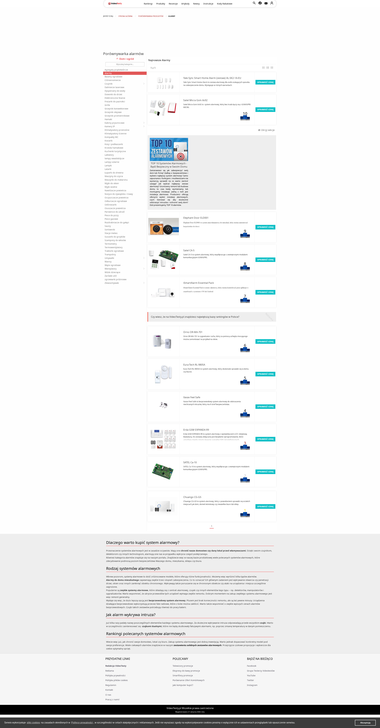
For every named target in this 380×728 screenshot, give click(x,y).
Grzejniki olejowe (113, 112)
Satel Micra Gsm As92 (195, 100)
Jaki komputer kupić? (183, 685)
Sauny (108, 226)
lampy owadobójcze (114, 158)
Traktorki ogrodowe (114, 250)
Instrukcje (208, 3)
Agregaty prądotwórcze (116, 69)
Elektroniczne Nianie (115, 98)
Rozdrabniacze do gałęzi (117, 222)
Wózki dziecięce (112, 272)
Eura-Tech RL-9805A (194, 364)
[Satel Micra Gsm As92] (163, 109)
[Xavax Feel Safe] (163, 406)
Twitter (250, 680)
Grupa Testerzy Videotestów (261, 670)
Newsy (196, 3)
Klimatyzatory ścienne (115, 133)
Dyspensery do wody (115, 90)
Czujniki (109, 83)
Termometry (111, 243)
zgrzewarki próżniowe (115, 279)
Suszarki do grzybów (115, 236)
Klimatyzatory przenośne (117, 130)
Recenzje (173, 3)
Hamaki (108, 119)
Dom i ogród (126, 58)
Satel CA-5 (188, 250)
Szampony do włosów (115, 240)
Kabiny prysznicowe (114, 122)
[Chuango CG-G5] (163, 506)
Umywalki (109, 258)
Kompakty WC (111, 137)
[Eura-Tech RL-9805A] (163, 374)
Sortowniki (110, 229)
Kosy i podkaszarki (114, 144)
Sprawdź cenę (265, 82)
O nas (108, 694)
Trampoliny (110, 254)
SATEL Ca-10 (190, 462)
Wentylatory (111, 268)
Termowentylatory (113, 247)
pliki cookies (33, 722)
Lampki (108, 165)
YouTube (251, 675)
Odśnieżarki (111, 204)
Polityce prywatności (82, 722)
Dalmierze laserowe (114, 87)
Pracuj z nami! (112, 699)
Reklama (109, 670)
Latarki (108, 169)
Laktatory (109, 154)
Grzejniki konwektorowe (116, 108)
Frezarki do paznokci (115, 101)
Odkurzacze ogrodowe (116, 201)
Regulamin (110, 685)
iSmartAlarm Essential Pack (198, 282)
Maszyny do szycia (114, 176)
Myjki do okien (112, 183)
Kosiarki (109, 140)
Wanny (108, 261)
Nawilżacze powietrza (115, 190)
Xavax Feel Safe (191, 397)
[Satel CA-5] (163, 260)
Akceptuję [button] (365, 722)
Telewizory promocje (183, 665)
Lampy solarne (112, 162)
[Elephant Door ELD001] (163, 227)
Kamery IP (110, 126)
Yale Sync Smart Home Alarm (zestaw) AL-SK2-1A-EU (212, 78)
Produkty (160, 3)
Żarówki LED (111, 275)
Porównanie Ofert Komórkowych (189, 680)
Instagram (252, 685)
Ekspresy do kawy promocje (186, 670)
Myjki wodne (111, 186)
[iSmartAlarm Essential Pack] (163, 292)
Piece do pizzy (112, 215)
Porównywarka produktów (150, 16)
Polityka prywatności (115, 675)
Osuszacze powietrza (115, 208)
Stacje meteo (111, 233)
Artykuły (185, 3)
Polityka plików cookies (116, 680)
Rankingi (148, 3)
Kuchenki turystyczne (115, 151)
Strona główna (125, 16)
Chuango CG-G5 (192, 497)
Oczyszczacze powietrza (116, 197)
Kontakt (109, 689)
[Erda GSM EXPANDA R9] (163, 439)
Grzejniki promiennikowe (117, 115)
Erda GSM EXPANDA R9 (196, 429)
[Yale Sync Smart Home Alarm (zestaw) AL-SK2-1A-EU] (163, 82)
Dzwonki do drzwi (113, 94)
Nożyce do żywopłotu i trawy (119, 194)
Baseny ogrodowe (113, 76)
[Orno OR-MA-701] (163, 341)
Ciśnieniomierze (113, 80)
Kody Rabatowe (224, 3)
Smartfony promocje (183, 675)
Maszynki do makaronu (116, 179)
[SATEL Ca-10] (163, 472)
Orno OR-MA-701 (192, 332)
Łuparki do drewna (114, 172)
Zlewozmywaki (112, 283)
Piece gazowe (111, 218)
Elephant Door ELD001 (196, 217)
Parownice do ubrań (115, 211)
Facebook (251, 665)
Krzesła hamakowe (114, 147)
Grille (107, 105)
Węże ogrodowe (113, 265)
